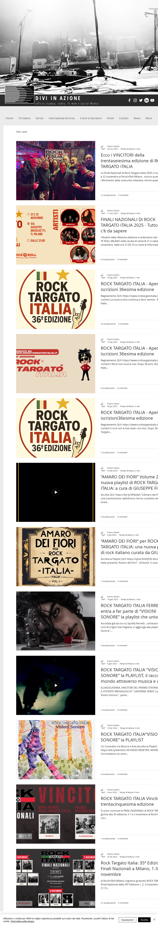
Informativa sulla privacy (22, 921)
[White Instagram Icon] (135, 100)
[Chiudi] (154, 920)
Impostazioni (127, 919)
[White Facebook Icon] (129, 100)
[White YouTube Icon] (152, 100)
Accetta (144, 919)
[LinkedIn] (146, 100)
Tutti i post (21, 131)
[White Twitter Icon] (141, 100)
